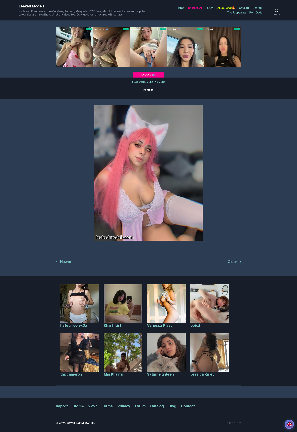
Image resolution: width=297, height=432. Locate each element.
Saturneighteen (160, 374)
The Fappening (236, 12)
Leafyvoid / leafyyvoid (148, 82)
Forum (209, 7)
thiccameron (71, 374)
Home (180, 7)
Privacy (123, 406)
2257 (92, 406)
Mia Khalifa (113, 374)
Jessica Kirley (202, 374)
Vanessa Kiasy (159, 325)
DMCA (78, 406)
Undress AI (195, 7)
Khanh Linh (113, 325)
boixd (195, 325)
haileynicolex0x (73, 325)
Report (62, 406)
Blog (172, 406)
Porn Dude (256, 12)
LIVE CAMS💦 (148, 74)
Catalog (244, 7)
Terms (107, 406)
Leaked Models (31, 6)
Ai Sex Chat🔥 (226, 7)
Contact (257, 7)
